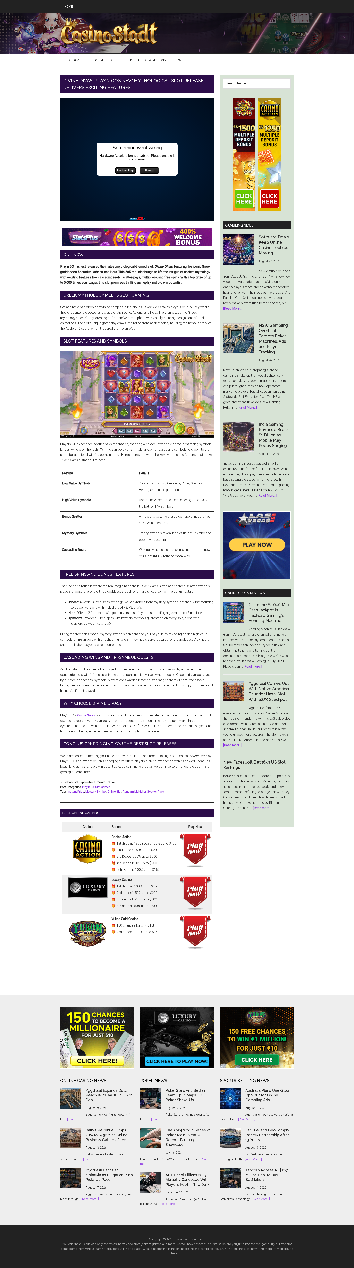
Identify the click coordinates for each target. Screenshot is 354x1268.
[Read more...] (75, 1119)
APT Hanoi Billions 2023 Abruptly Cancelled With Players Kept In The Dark (187, 1180)
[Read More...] (232, 308)
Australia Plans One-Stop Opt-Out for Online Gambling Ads (267, 1095)
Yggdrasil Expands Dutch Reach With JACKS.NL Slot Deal (109, 1095)
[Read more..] (253, 666)
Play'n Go (88, 787)
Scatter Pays (155, 791)
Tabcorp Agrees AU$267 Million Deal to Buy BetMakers (266, 1175)
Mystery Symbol (95, 791)
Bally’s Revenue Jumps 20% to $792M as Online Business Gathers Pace (107, 1135)
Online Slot (114, 791)
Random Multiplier (134, 791)
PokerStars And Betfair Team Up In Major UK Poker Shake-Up (186, 1095)
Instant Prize (76, 791)
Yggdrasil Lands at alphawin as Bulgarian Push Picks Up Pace (109, 1175)
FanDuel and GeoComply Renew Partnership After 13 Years (267, 1135)
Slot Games (102, 787)
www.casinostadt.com (190, 1239)
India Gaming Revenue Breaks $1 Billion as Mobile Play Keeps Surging (275, 435)
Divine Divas (86, 715)
